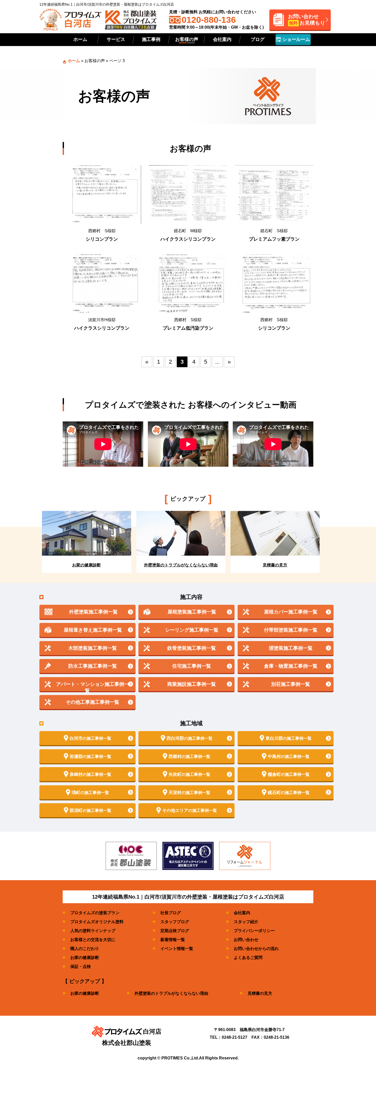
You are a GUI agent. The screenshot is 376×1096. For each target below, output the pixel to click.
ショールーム (295, 39)
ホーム (80, 39)
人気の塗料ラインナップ (92, 931)
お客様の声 (186, 39)
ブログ (257, 39)
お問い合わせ (246, 939)
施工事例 (151, 39)
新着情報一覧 (172, 939)
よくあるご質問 (248, 957)
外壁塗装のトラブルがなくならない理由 (171, 993)
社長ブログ (170, 913)
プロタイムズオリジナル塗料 (97, 922)
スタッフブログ (174, 922)
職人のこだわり (84, 948)
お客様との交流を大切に (92, 939)
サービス (116, 39)
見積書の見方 (260, 993)
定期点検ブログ (174, 931)
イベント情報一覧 (176, 948)
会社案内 (222, 39)
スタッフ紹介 (246, 922)
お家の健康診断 (84, 957)
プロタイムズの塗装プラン (94, 913)
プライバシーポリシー (254, 931)
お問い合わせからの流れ (256, 948)
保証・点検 (80, 966)
